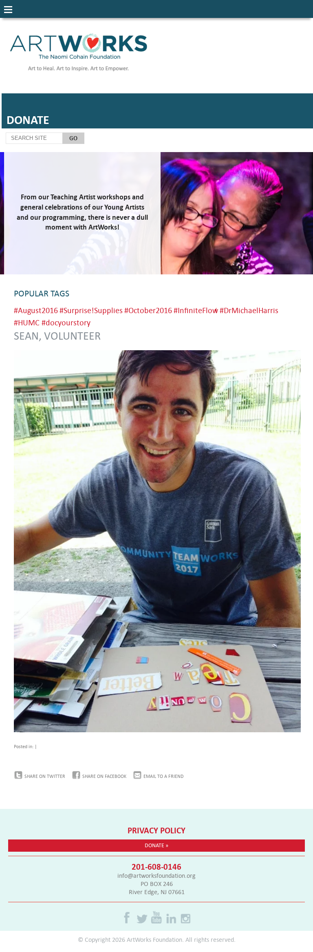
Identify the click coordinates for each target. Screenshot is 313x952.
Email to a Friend (163, 776)
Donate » (156, 845)
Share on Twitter (44, 776)
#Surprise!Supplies (91, 310)
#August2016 (36, 310)
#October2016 (148, 310)
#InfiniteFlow (196, 310)
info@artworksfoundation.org (156, 875)
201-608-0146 (156, 866)
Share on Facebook (104, 776)
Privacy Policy (156, 830)
